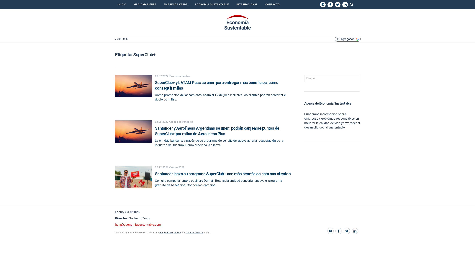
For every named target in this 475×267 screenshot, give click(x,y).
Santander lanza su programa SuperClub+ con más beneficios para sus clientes (223, 174)
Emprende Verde (176, 4)
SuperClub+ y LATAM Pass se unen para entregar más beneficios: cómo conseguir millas (217, 85)
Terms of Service (194, 232)
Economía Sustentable (212, 4)
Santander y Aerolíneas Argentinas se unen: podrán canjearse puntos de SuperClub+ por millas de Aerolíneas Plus (217, 131)
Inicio (122, 4)
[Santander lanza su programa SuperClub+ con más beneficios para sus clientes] (133, 187)
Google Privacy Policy (170, 232)
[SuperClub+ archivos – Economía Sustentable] (237, 22)
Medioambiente (145, 4)
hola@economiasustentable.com (138, 224)
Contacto (272, 4)
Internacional (247, 4)
